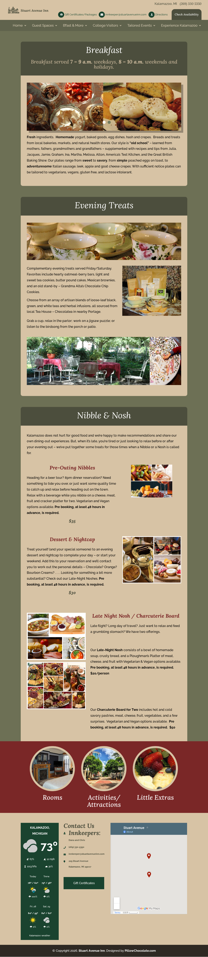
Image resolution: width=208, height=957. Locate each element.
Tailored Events (139, 25)
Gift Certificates (84, 883)
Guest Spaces (43, 25)
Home (18, 25)
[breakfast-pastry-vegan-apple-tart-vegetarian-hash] (104, 130)
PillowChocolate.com (140, 951)
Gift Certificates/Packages (80, 14)
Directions (161, 14)
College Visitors (105, 25)
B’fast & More (73, 25)
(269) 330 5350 (191, 4)
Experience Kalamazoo (179, 25)
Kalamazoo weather (39, 935)
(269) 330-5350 (76, 847)
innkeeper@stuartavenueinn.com (125, 14)
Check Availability (186, 14)
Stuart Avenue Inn (92, 951)
